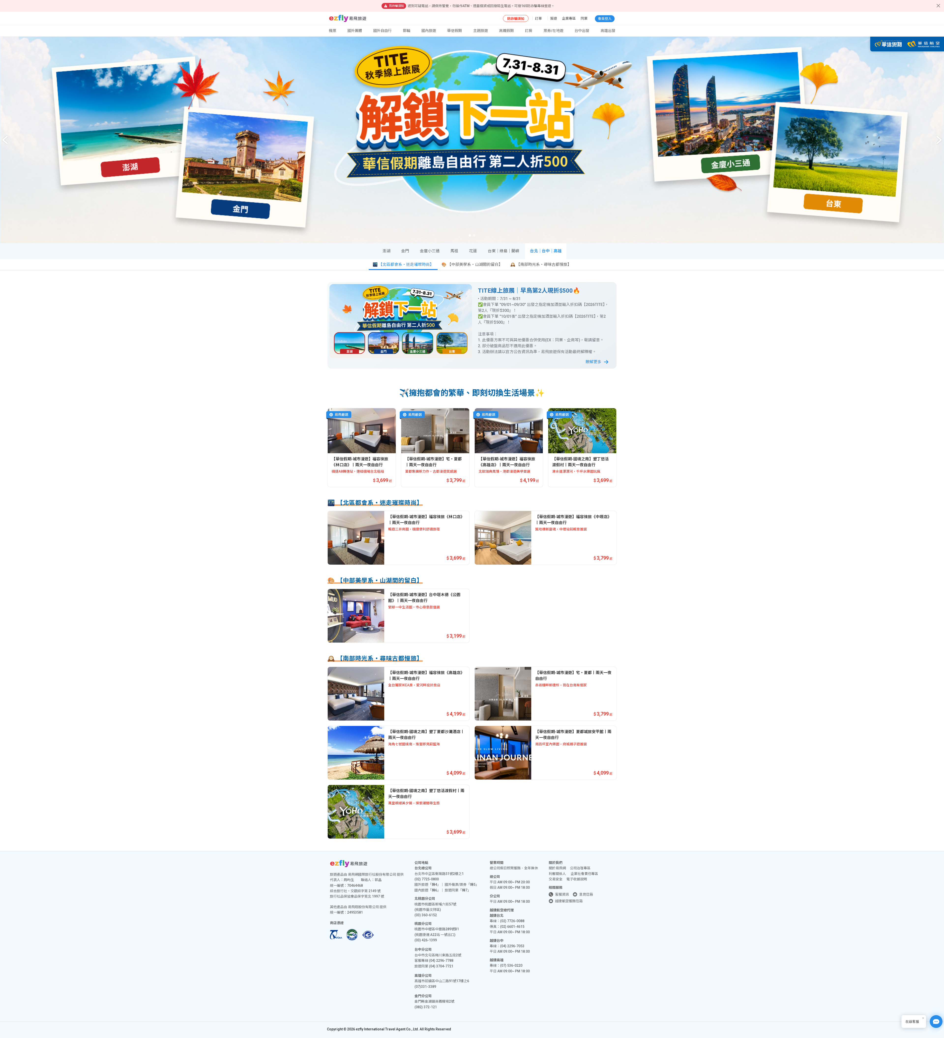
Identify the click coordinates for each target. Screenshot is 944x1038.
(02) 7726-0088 (512, 921)
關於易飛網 (557, 868)
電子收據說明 (576, 879)
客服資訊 (562, 894)
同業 (584, 18)
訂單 (538, 18)
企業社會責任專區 (584, 874)
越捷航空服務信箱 (569, 901)
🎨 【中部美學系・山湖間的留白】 (472, 264)
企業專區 (569, 18)
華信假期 (454, 31)
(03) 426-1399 (425, 940)
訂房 (528, 31)
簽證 (553, 18)
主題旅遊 (480, 31)
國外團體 (354, 31)
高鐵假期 (506, 31)
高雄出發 (608, 31)
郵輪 (406, 31)
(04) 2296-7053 (512, 946)
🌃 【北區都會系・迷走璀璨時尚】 (403, 264)
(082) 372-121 (425, 1007)
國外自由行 (382, 31)
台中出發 (582, 31)
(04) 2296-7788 (441, 961)
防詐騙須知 (515, 19)
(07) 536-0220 (511, 965)
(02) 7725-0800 (426, 879)
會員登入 (605, 19)
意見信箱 (586, 894)
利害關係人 (557, 874)
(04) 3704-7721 (441, 966)
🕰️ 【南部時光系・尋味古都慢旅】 (540, 264)
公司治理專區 (580, 868)
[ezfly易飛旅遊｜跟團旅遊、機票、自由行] (348, 18)
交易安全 (555, 879)
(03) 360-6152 (425, 915)
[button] (939, 140)
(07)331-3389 (425, 987)
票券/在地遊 (553, 31)
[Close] (938, 5)
